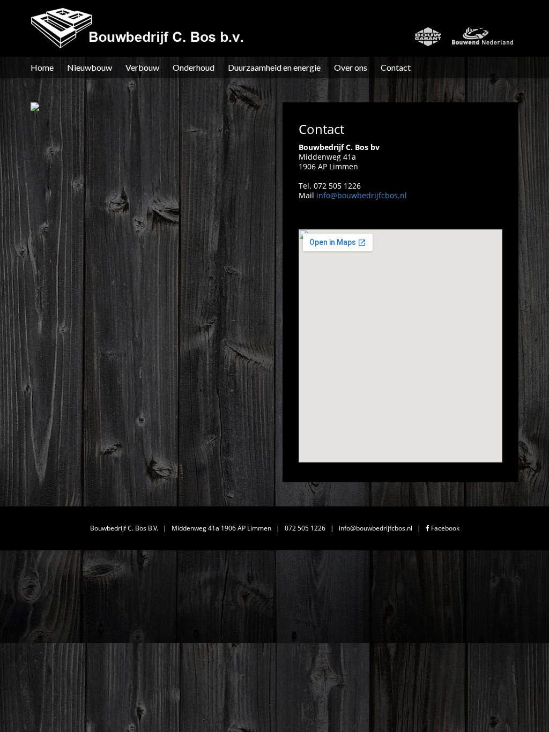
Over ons (350, 67)
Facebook (444, 528)
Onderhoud (193, 67)
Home (42, 67)
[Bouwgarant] (428, 36)
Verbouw (142, 67)
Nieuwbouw (89, 67)
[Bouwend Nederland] (482, 36)
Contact (396, 67)
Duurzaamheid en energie (274, 67)
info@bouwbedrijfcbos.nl (361, 195)
